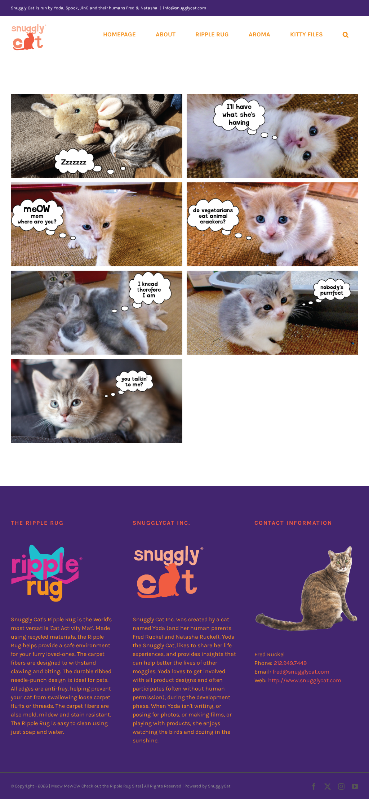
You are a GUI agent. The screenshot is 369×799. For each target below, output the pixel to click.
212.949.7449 (290, 663)
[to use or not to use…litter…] (272, 313)
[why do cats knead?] (96, 313)
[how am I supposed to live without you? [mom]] (96, 224)
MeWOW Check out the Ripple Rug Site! (102, 786)
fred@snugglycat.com (300, 671)
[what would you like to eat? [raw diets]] (96, 401)
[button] (345, 34)
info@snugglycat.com (184, 7)
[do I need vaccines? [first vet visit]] (272, 136)
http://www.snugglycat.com (304, 680)
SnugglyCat (219, 786)
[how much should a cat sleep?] (96, 136)
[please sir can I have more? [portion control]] (272, 224)
